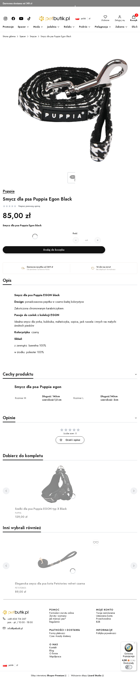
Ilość (75, 233)
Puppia (9, 191)
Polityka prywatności (106, 633)
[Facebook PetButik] (13, 18)
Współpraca (55, 656)
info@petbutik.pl (15, 628)
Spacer (23, 36)
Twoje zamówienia (105, 613)
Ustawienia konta (104, 615)
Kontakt (53, 647)
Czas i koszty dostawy (60, 636)
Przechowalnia (103, 618)
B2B (98, 621)
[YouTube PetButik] (21, 18)
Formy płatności (57, 633)
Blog (51, 650)
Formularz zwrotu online (61, 613)
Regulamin (54, 621)
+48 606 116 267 (17, 619)
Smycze (33, 36)
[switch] (128, 667)
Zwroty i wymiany (57, 615)
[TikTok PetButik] (29, 18)
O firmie (53, 653)
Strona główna (9, 36)
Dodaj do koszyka (53, 249)
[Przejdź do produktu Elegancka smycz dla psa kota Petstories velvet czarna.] (57, 559)
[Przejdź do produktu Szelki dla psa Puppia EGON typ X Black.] (57, 484)
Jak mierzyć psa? (57, 618)
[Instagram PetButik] (5, 18)
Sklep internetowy (47, 675)
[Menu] (134, 644)
